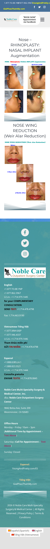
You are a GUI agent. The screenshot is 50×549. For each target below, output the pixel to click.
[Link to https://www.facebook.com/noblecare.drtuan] (25, 232)
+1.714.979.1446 (19, 338)
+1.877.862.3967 (12, 293)
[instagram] (44, 7)
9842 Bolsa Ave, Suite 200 (17, 408)
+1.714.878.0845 (29, 378)
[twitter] (39, 7)
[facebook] (34, 7)
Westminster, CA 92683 (16, 412)
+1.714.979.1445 (19, 297)
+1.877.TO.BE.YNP (13, 289)
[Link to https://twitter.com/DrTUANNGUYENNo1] (25, 243)
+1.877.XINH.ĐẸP (13, 330)
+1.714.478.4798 (25, 309)
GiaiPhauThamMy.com (25, 483)
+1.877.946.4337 (12, 334)
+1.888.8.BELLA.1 (12, 362)
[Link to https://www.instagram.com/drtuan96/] (25, 254)
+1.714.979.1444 (19, 370)
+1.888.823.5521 (12, 366)
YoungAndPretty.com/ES (25, 468)
